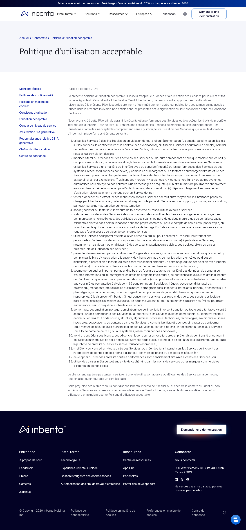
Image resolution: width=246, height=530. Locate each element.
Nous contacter (185, 460)
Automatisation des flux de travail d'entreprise (90, 484)
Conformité (39, 38)
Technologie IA (71, 460)
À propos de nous (31, 460)
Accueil (24, 38)
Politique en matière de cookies (34, 104)
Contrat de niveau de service (37, 125)
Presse (23, 476)
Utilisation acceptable (33, 119)
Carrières (25, 484)
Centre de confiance (32, 156)
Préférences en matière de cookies (163, 513)
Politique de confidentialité (36, 95)
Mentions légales (30, 89)
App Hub (129, 468)
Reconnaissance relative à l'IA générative (39, 141)
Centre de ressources (137, 460)
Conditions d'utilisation (33, 112)
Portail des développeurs (139, 484)
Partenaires (130, 476)
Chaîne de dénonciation (34, 149)
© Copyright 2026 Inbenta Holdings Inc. (42, 513)
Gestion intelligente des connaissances (86, 476)
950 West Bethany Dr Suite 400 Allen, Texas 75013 (200, 470)
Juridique (25, 492)
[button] (67, 14)
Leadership (26, 468)
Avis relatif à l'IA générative (37, 132)
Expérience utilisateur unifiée (79, 468)
